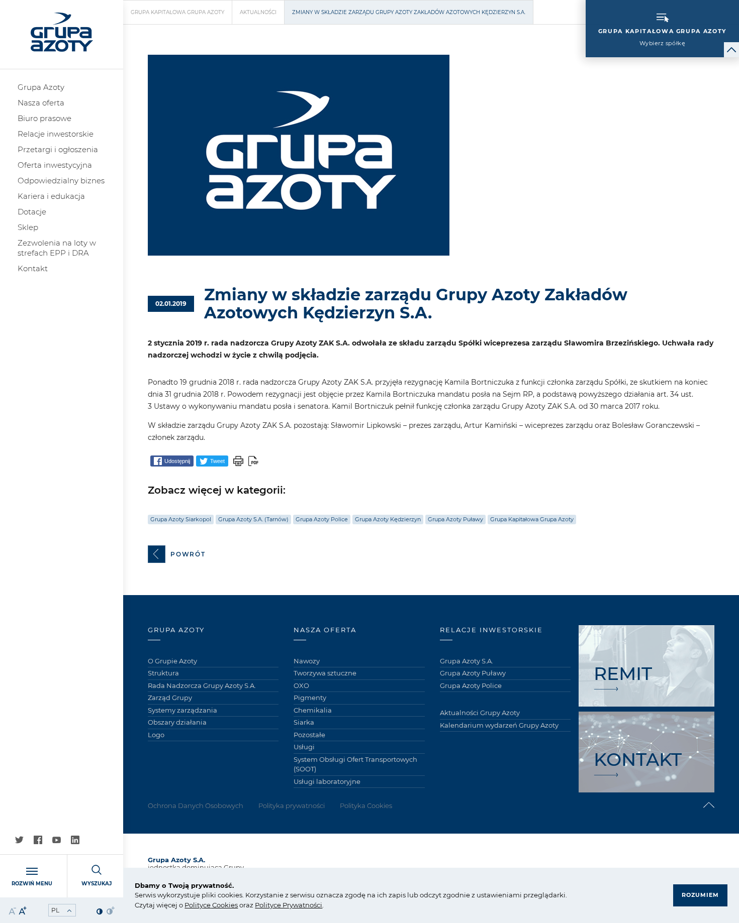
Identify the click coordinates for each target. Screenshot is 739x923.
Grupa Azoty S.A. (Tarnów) (253, 519)
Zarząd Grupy (170, 698)
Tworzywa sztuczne (325, 673)
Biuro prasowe (44, 118)
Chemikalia (313, 710)
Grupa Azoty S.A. (466, 661)
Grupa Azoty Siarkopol (180, 519)
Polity (193, 905)
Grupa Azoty (41, 87)
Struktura (163, 673)
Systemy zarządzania (182, 710)
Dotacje (32, 211)
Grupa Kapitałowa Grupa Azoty (177, 12)
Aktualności (258, 12)
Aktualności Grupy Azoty (480, 713)
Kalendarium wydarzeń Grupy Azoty (499, 725)
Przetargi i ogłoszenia (58, 149)
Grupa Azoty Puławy (455, 519)
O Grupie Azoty (172, 661)
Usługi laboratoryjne (327, 781)
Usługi (304, 747)
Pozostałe (309, 735)
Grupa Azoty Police (322, 519)
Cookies (224, 905)
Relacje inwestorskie (56, 134)
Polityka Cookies (366, 805)
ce (207, 905)
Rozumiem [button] (700, 894)
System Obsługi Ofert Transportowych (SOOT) (355, 764)
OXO (301, 685)
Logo (156, 735)
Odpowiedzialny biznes (61, 180)
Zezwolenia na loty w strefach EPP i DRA (57, 248)
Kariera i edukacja (51, 196)
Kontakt (33, 268)
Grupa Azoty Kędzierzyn (388, 519)
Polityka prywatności (291, 805)
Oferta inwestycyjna (55, 165)
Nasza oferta (41, 102)
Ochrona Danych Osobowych (195, 805)
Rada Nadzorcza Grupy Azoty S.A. (202, 685)
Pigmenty (310, 698)
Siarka (304, 722)
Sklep (28, 227)
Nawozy (307, 661)
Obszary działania (177, 722)
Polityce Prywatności (288, 905)
